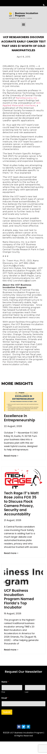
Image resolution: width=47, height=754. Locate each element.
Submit (6, 712)
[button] (23, 24)
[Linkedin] (28, 727)
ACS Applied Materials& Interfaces (22, 104)
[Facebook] (19, 727)
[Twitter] (24, 727)
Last (26, 692)
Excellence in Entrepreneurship (19, 418)
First (3, 692)
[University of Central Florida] (19, 3)
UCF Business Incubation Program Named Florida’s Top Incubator (19, 599)
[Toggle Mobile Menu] (44, 3)
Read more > (11, 455)
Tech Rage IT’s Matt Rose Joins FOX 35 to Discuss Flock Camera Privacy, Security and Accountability (21, 504)
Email (5, 698)
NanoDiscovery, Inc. (27, 98)
